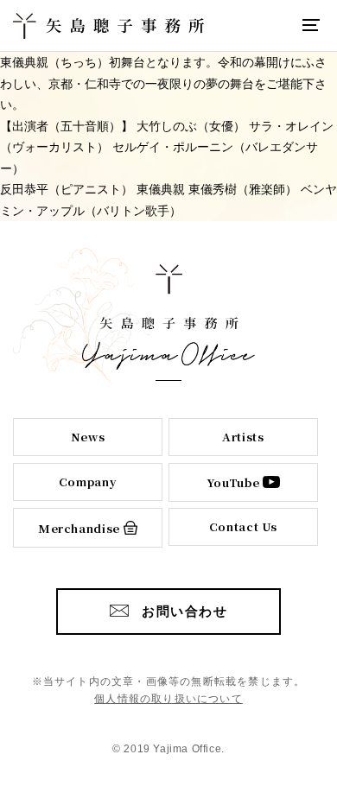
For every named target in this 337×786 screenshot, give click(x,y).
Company (88, 481)
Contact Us (243, 526)
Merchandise (79, 528)
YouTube (233, 482)
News (88, 436)
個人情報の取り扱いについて (168, 699)
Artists (243, 436)
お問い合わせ (184, 611)
